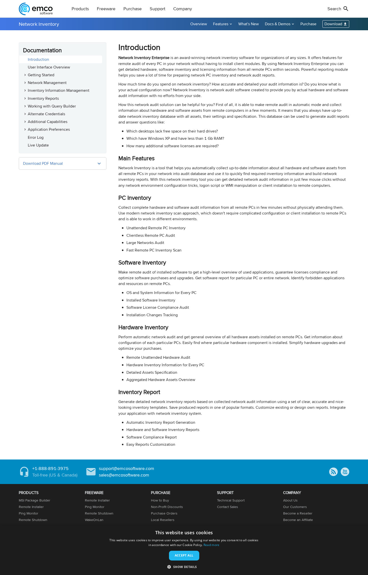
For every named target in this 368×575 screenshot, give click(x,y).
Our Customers (295, 506)
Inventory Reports (43, 98)
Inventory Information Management (58, 90)
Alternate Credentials (46, 114)
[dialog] (184, 550)
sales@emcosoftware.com (124, 475)
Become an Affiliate (298, 519)
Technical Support (231, 500)
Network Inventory (39, 24)
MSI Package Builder (34, 500)
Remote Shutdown (33, 519)
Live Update (38, 145)
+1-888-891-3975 (50, 468)
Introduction (38, 59)
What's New (248, 24)
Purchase (308, 24)
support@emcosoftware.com (126, 468)
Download (333, 24)
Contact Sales (227, 506)
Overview (198, 24)
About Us (290, 500)
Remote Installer (31, 506)
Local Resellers (162, 519)
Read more (212, 545)
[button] (184, 566)
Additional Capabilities (47, 121)
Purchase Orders (164, 513)
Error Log (36, 137)
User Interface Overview (49, 67)
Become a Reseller (297, 513)
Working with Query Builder (52, 106)
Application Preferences (49, 129)
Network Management (47, 83)
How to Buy (160, 500)
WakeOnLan (94, 519)
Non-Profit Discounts (167, 506)
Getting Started (41, 75)
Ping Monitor (28, 513)
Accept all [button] (184, 555)
